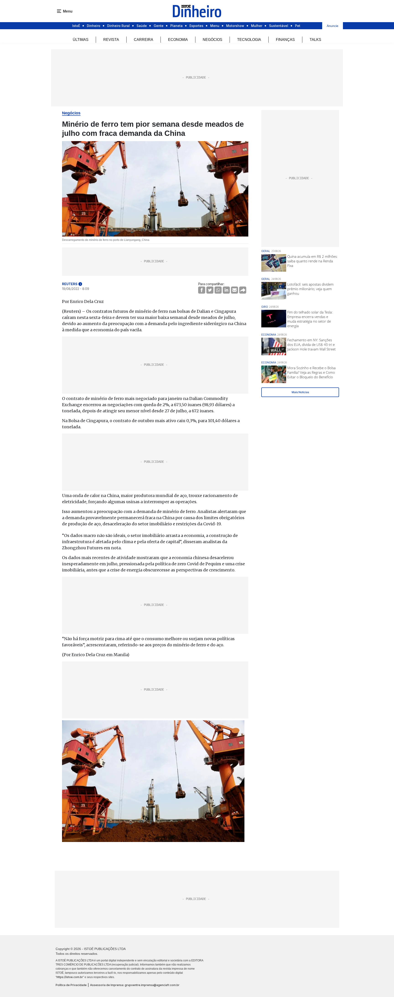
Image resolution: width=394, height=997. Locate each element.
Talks (315, 40)
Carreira (143, 40)
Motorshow (235, 26)
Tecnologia (249, 40)
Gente (158, 26)
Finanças (285, 40)
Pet (297, 26)
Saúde (142, 26)
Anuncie (332, 26)
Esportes (196, 26)
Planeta (176, 26)
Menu (214, 26)
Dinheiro (93, 26)
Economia (178, 40)
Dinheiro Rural (118, 26)
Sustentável (278, 26)
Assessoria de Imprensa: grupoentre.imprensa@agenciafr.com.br (134, 985)
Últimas (80, 40)
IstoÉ (76, 26)
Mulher (256, 26)
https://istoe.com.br (70, 977)
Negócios (212, 40)
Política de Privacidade (71, 985)
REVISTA (111, 40)
